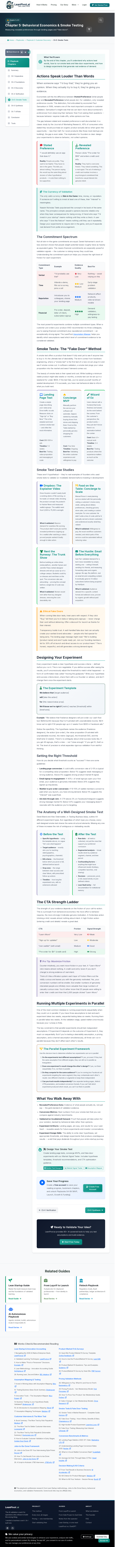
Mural (49, 1408)
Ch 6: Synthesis (15, 106)
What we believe (92, 1511)
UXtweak (62, 1431)
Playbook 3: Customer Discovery (39, 40)
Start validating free (39, 1522)
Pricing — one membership (42, 1519)
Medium (45, 1411)
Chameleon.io (64, 1421)
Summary (13, 70)
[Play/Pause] (21, 52)
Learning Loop (91, 1425)
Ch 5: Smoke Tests (18, 100)
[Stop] (25, 52)
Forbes (61, 1397)
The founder (90, 1515)
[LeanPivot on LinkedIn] (7, 1528)
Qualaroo (62, 1368)
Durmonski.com (28, 1435)
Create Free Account (94, 1188)
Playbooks (20, 40)
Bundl (96, 1479)
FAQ (87, 1519)
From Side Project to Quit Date (70, 1515)
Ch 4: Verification (16, 94)
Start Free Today (72, 1242)
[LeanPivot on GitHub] (12, 1528)
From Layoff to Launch (67, 1511)
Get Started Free (101, 5)
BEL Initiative (44, 1374)
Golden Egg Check (21, 1441)
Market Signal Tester (74, 1168)
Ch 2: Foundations (17, 82)
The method (37, 1511)
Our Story (64, 5)
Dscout (17, 1453)
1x (32, 52)
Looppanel (18, 1429)
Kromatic (17, 1365)
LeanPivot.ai (19, 1356)
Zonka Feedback (65, 1356)
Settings (88, 1537)
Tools (11, 123)
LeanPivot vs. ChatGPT (67, 1526)
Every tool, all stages (40, 1515)
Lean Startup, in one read (68, 1522)
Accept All (104, 1540)
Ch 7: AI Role (14, 111)
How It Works (41, 5)
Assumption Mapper (82, 334)
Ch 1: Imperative (16, 76)
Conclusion (14, 117)
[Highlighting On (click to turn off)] (29, 52)
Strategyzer (27, 1404)
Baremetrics (63, 1385)
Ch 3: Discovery (16, 88)
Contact (89, 1522)
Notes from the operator (68, 1519)
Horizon (62, 1415)
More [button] (74, 5)
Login (84, 5)
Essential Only (102, 1537)
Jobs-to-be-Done (29, 1459)
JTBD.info (48, 1462)
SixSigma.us (18, 1371)
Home (11, 40)
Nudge (66, 1448)
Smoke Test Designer (54, 1168)
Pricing (54, 5)
